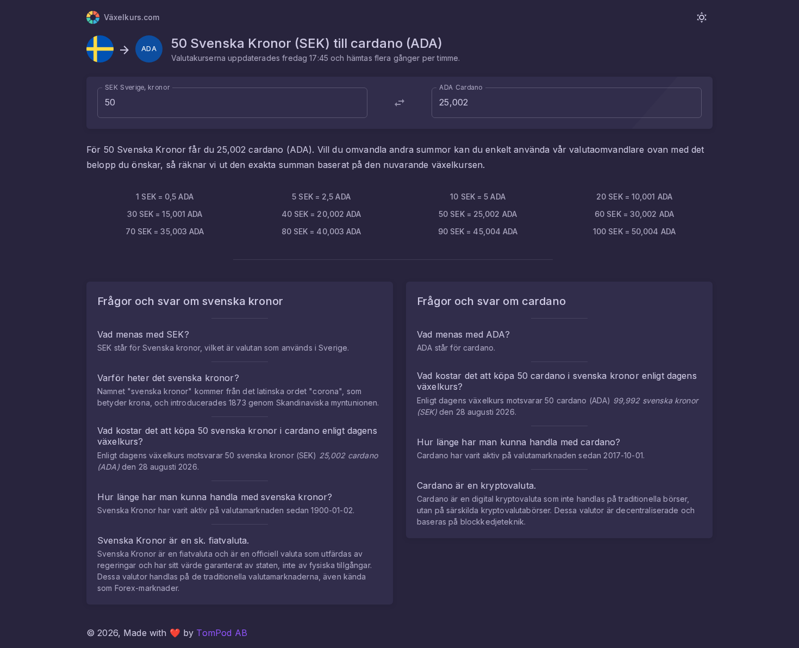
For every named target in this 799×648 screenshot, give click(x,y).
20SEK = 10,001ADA (634, 196)
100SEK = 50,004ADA (634, 231)
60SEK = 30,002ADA (634, 214)
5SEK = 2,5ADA (321, 196)
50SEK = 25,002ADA (478, 214)
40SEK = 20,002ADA (321, 214)
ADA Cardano (461, 87)
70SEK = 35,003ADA (165, 231)
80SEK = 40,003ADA (321, 231)
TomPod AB (221, 632)
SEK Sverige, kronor (137, 87)
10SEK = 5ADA (477, 196)
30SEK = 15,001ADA (165, 214)
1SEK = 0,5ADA (164, 196)
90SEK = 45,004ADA (478, 231)
